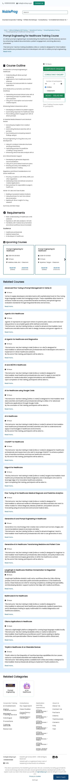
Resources (7, 729)
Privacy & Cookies (35, 776)
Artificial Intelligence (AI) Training (18, 30)
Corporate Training (15, 20)
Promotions (8, 721)
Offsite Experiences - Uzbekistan (42, 728)
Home (5, 30)
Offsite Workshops (30, 20)
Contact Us (39, 3)
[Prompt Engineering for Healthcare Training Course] (11, 11)
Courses (5, 20)
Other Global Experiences (41, 749)
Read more (7, 51)
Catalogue (7, 718)
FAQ (54, 726)
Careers (55, 722)
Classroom (51, 91)
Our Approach (26, 706)
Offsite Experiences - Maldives (42, 711)
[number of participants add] (62, 83)
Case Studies (25, 709)
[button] (64, 259)
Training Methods (7, 725)
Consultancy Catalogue (25, 717)
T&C (54, 729)
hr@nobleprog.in (42, 772)
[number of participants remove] (46, 83)
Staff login (35, 780)
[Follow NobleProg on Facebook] (56, 757)
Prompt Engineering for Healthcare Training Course (20, 32)
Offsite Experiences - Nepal (42, 739)
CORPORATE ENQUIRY (54, 69)
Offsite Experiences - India (42, 744)
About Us (63, 20)
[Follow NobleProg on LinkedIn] (53, 757)
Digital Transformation (10, 709)
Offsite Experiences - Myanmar (42, 733)
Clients (55, 716)
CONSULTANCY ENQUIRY (54, 74)
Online (49, 87)
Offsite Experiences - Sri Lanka (42, 717)
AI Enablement (54, 20)
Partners (56, 712)
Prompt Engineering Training (51, 30)
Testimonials (57, 719)
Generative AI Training (36, 30)
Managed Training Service (10, 714)
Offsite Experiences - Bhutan (42, 722)
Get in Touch (60, 777)
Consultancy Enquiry (25, 713)
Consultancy (43, 20)
